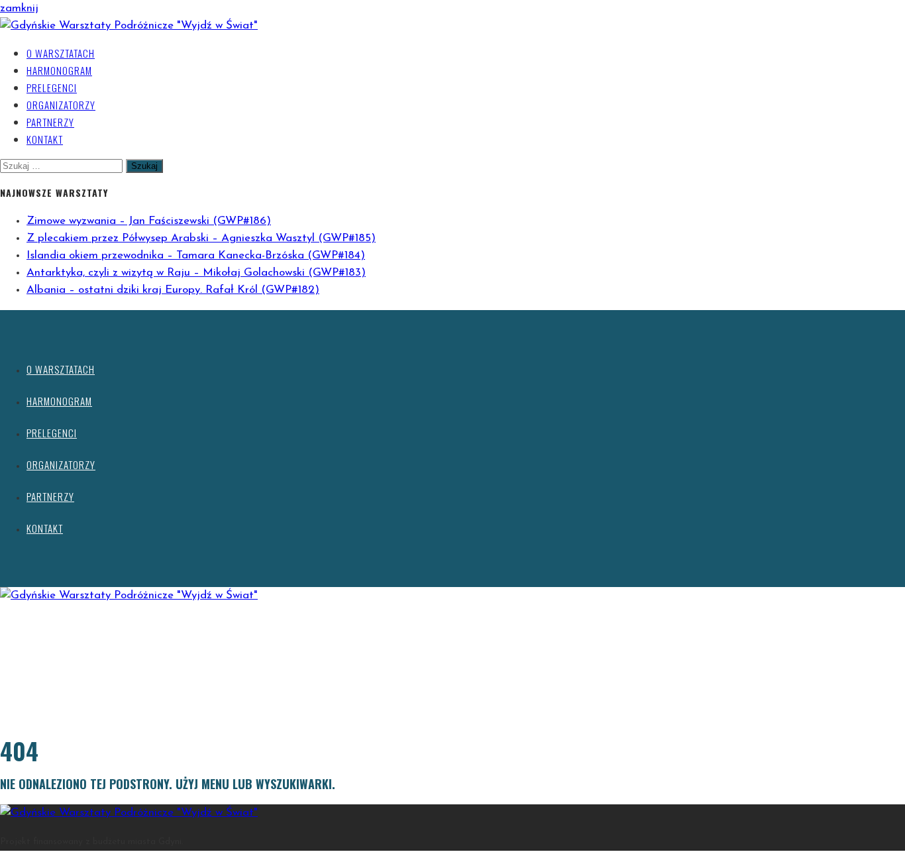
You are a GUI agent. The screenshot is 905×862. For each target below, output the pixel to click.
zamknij (19, 8)
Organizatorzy (61, 104)
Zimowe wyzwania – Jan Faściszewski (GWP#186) (149, 221)
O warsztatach (61, 53)
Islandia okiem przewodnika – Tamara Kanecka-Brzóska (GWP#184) (196, 255)
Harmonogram (59, 70)
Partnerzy (50, 122)
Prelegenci (52, 87)
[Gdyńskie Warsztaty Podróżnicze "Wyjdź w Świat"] (129, 25)
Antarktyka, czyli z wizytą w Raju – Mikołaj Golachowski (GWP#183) (196, 272)
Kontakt (45, 139)
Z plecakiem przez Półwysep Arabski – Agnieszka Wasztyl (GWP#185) (201, 238)
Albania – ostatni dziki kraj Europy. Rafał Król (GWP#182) (173, 290)
